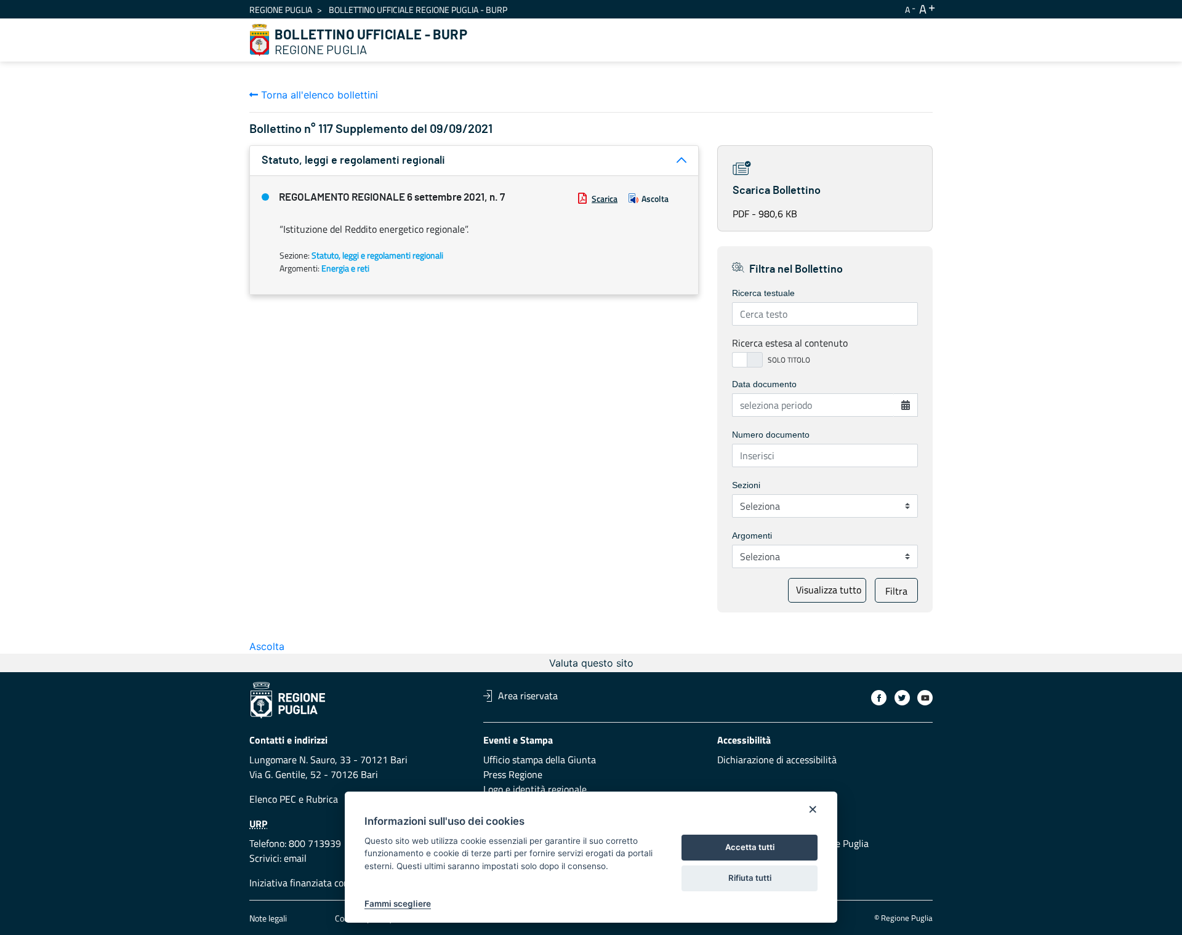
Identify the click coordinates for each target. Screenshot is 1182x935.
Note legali (268, 918)
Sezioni (746, 485)
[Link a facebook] (878, 697)
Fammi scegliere (397, 904)
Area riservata (528, 695)
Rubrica (322, 799)
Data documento (764, 384)
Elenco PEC (272, 799)
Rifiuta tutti (749, 878)
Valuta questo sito (591, 663)
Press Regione (512, 774)
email (295, 858)
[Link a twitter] (902, 697)
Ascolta (655, 198)
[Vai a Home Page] (260, 40)
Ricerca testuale (763, 293)
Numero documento (771, 434)
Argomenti (752, 535)
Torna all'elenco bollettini (318, 95)
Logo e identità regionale (535, 789)
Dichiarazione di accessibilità (777, 759)
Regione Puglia (280, 9)
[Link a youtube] (925, 697)
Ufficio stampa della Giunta (539, 759)
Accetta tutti (749, 847)
